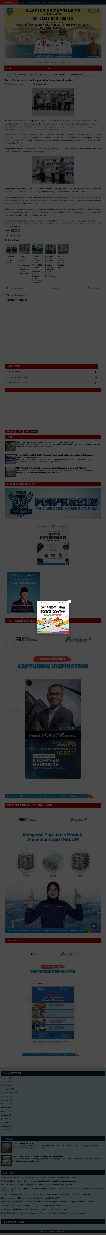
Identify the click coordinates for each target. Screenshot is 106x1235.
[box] (53, 617)
